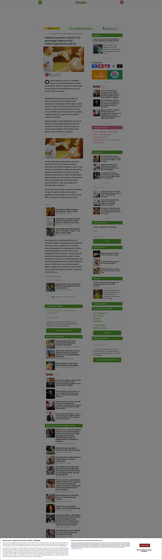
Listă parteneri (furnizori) (76, 548)
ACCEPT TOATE (145, 545)
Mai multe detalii (62, 545)
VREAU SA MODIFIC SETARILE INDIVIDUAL (144, 550)
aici (63, 552)
